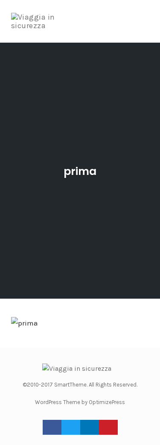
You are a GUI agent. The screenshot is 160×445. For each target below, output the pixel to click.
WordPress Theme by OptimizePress (80, 402)
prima (80, 171)
